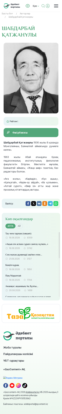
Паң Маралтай (13, 275)
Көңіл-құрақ (12, 265)
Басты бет (7, 13)
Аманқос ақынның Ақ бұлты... (21, 286)
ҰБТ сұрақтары (13, 360)
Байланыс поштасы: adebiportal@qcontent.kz (25, 404)
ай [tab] (19, 226)
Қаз (35, 5)
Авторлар (25, 13)
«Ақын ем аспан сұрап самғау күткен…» (26, 244)
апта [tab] (10, 226)
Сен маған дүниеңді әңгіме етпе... (23, 254)
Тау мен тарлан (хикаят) (18, 233)
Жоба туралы (12, 347)
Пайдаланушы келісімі (18, 354)
